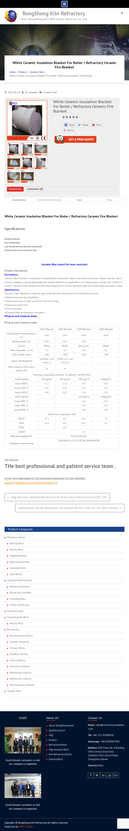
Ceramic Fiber (50, 92)
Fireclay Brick (17, 543)
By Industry (13, 629)
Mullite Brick (16, 549)
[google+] (116, 775)
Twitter (83, 125)
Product (53, 740)
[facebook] (90, 775)
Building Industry (19, 654)
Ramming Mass (18, 598)
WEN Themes (26, 826)
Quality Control (57, 730)
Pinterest (96, 125)
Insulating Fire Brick (18, 617)
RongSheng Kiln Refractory (54, 13)
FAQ (51, 735)
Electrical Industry (20, 666)
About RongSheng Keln (61, 725)
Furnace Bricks (17, 648)
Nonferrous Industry (21, 678)
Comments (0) (35, 189)
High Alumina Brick (20, 561)
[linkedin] (103, 775)
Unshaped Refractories (19, 580)
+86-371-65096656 (103, 735)
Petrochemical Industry (22, 684)
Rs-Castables (31, 92)
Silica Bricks (16, 574)
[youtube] (110, 775)
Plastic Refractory (19, 604)
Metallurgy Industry (20, 672)
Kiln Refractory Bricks (21, 635)
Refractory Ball (15, 611)
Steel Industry (17, 660)
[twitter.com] (97, 775)
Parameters (15, 189)
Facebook (69, 125)
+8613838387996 (110, 741)
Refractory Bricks (16, 537)
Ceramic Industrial (19, 641)
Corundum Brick (18, 568)
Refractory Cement (20, 586)
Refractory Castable (20, 592)
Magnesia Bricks (18, 555)
